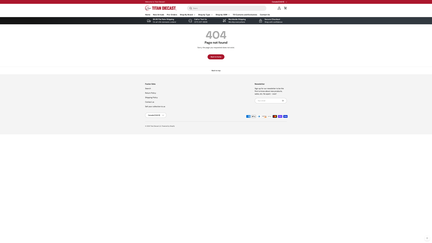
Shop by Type (204, 15)
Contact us (149, 102)
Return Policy (150, 93)
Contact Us (265, 15)
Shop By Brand (186, 15)
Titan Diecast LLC (155, 126)
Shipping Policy (151, 97)
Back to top (216, 71)
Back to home (216, 57)
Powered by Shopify (168, 126)
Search (148, 88)
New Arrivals (158, 15)
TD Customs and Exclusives (245, 15)
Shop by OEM (221, 15)
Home (147, 15)
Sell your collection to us (155, 106)
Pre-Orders (172, 15)
